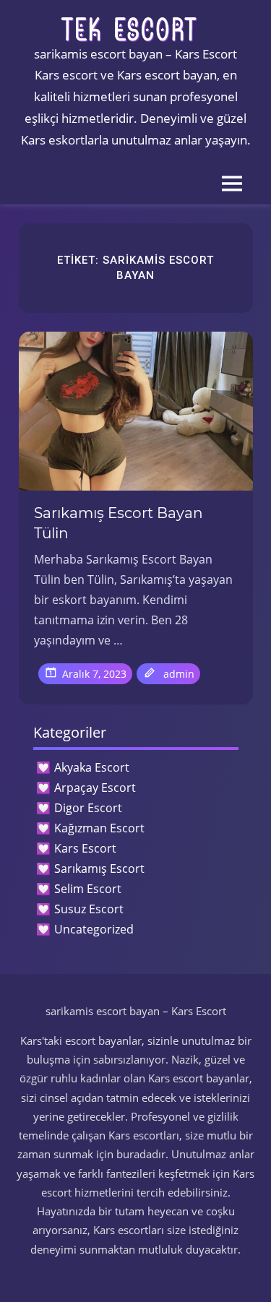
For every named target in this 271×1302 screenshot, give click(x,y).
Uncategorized (94, 929)
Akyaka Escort (91, 767)
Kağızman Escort (99, 828)
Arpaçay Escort (95, 788)
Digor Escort (88, 808)
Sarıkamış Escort (99, 868)
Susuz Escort (89, 909)
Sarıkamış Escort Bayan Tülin (118, 523)
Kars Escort (85, 848)
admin (178, 674)
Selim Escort (87, 889)
